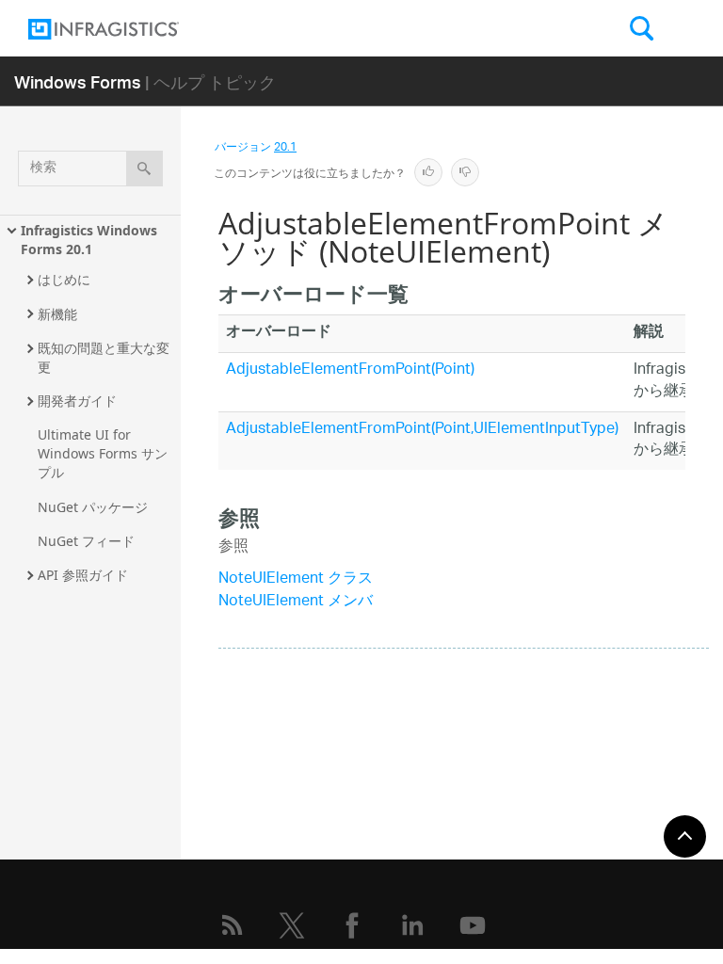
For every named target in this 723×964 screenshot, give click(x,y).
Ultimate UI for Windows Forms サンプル (103, 453)
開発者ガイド (77, 401)
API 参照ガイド (83, 575)
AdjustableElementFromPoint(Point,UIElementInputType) (422, 429)
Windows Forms (77, 81)
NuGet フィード (86, 541)
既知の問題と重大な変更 (103, 357)
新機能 (57, 314)
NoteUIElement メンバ (295, 602)
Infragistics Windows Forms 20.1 (91, 239)
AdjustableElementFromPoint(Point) (350, 370)
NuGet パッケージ (93, 507)
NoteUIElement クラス (295, 579)
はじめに (64, 279)
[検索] (144, 168)
